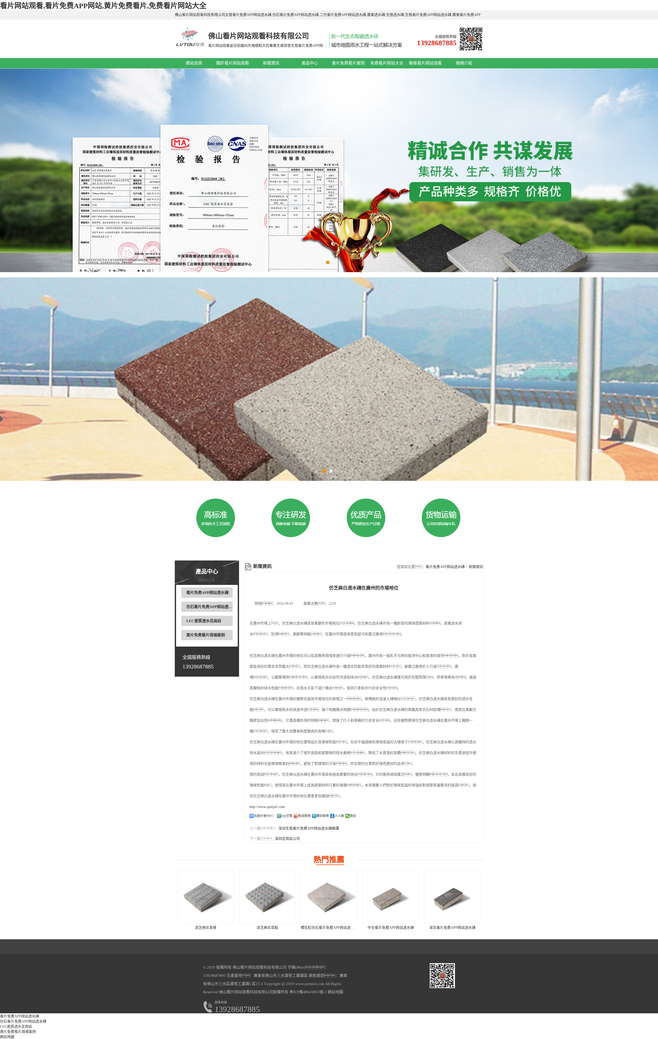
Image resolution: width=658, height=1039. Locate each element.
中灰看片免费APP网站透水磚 (391, 928)
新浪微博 (304, 816)
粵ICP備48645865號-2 (307, 992)
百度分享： (265, 816)
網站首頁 (194, 63)
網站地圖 (335, 992)
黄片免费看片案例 (348, 63)
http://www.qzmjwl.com (267, 807)
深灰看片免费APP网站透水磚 (452, 928)
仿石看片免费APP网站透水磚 (211, 607)
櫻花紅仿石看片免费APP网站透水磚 (329, 928)
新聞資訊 (271, 63)
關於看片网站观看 (232, 63)
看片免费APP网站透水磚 (207, 593)
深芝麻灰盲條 (205, 928)
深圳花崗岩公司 (287, 839)
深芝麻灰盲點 (267, 928)
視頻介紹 (464, 63)
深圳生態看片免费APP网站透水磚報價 (308, 828)
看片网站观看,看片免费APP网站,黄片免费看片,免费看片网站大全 (103, 6)
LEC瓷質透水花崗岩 (203, 621)
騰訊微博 (322, 816)
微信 (353, 816)
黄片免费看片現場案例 (205, 635)
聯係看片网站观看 (425, 63)
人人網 (339, 816)
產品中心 (309, 63)
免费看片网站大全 (386, 63)
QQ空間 (286, 816)
